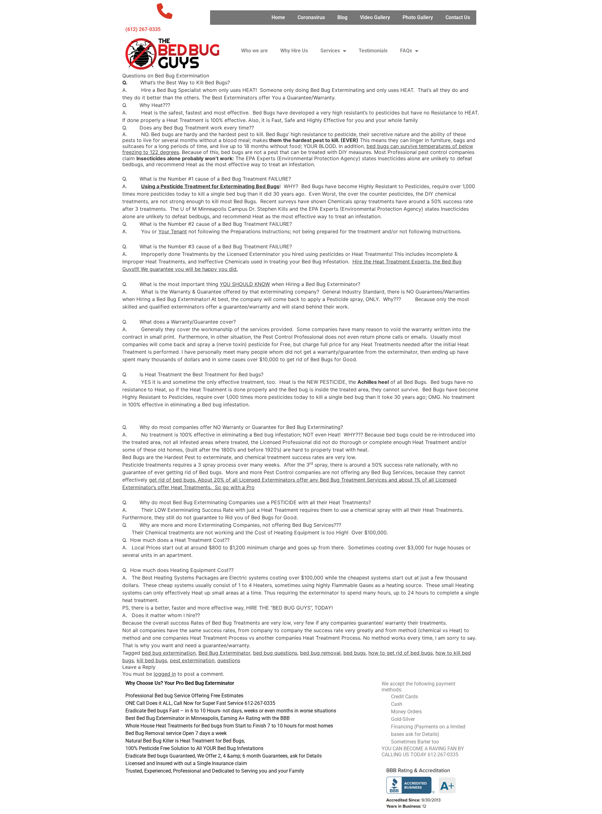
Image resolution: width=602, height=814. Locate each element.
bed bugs (354, 653)
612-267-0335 (443, 755)
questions (228, 660)
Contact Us (458, 17)
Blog (342, 17)
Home (278, 17)
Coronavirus (311, 17)
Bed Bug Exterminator (224, 653)
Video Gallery (375, 17)
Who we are (254, 51)
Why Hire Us (294, 51)
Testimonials (373, 51)
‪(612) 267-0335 (143, 29)
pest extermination (192, 660)
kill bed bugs (152, 660)
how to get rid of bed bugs (400, 653)
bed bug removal (320, 653)
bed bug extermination (169, 653)
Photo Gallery (418, 17)
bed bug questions (275, 653)
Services (330, 51)
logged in (165, 674)
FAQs (406, 51)
